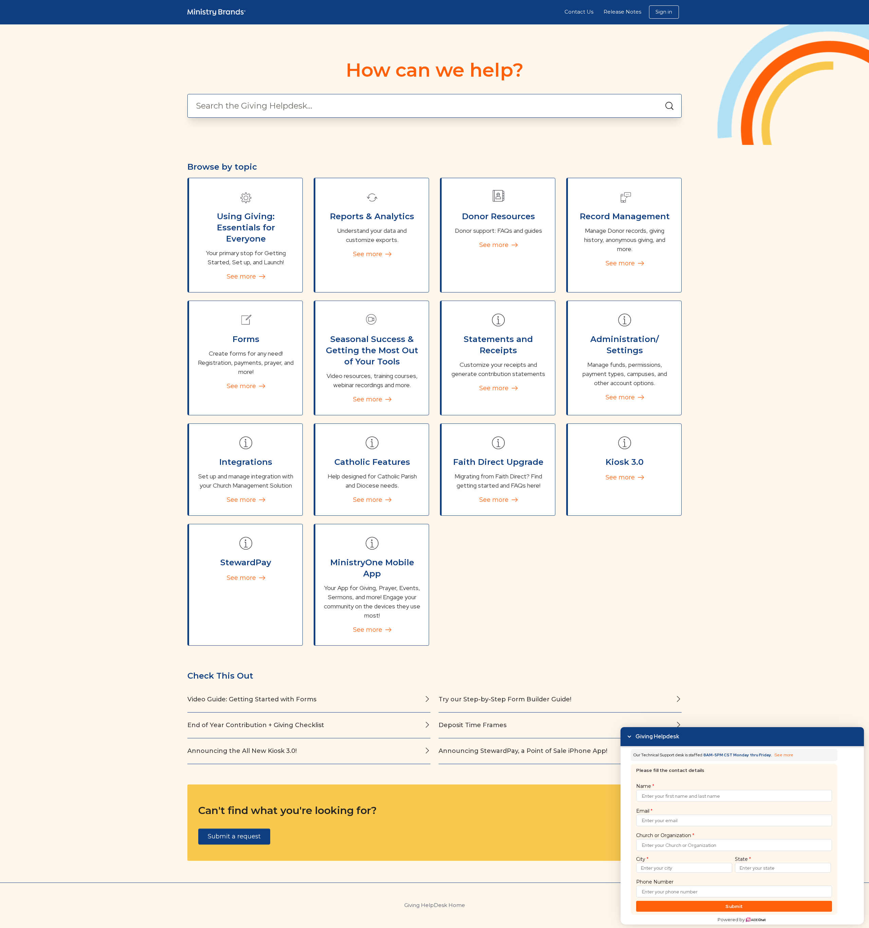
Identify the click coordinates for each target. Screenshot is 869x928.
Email (644, 811)
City (642, 859)
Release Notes (622, 11)
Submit (734, 906)
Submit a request (234, 836)
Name (645, 786)
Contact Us (579, 11)
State (743, 859)
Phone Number (654, 882)
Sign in (663, 11)
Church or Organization (665, 835)
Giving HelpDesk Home (434, 905)
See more (242, 276)
